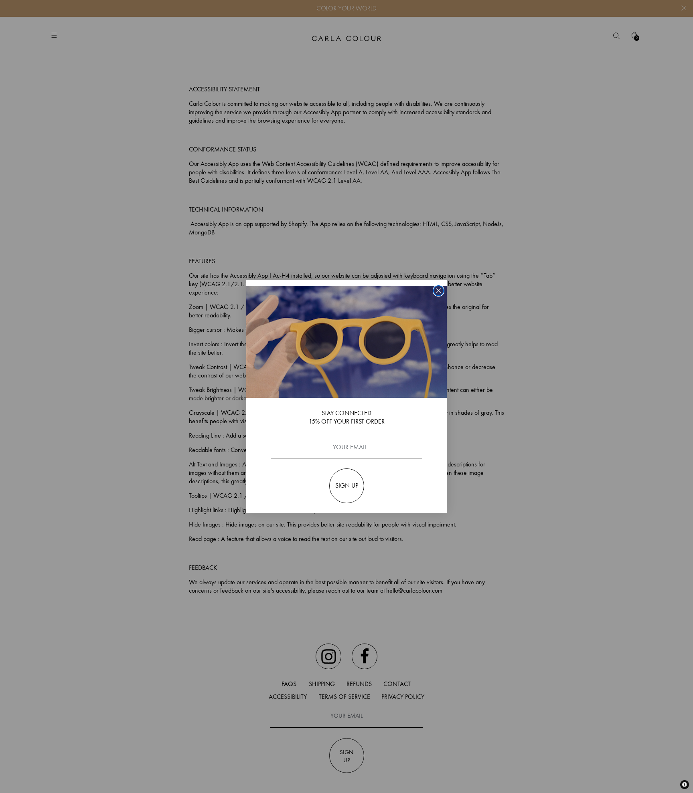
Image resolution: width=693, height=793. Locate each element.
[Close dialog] (439, 291)
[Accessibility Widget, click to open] (684, 784)
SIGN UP (346, 485)
